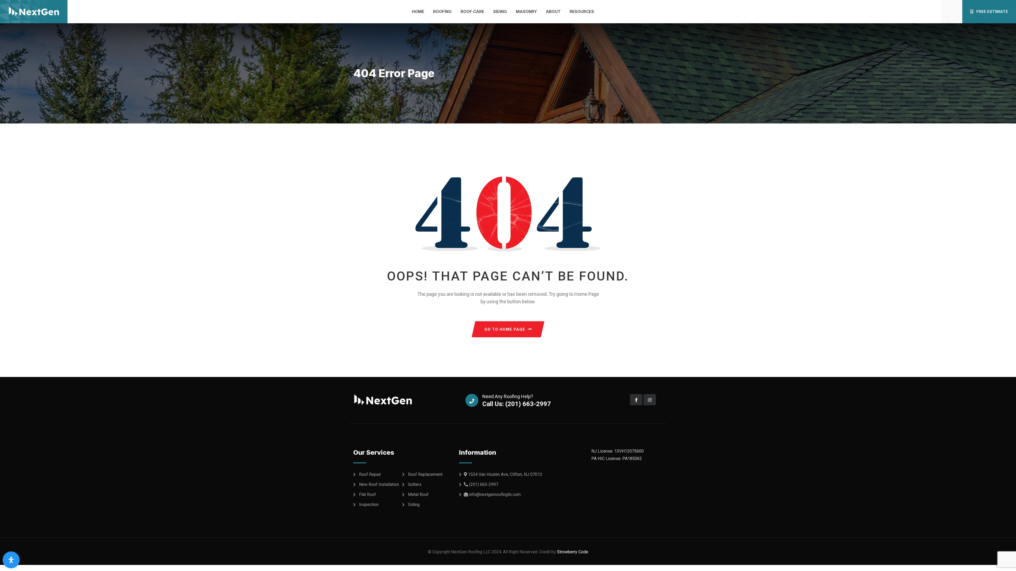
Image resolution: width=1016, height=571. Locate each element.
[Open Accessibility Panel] (11, 559)
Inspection (369, 504)
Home (418, 11)
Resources (582, 11)
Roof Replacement (425, 474)
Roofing (442, 11)
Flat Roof (367, 494)
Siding (500, 11)
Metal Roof (418, 494)
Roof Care (472, 11)
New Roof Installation (379, 484)
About (553, 11)
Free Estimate (991, 11)
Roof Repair (370, 474)
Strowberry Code (572, 551)
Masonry (526, 11)
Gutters (414, 484)
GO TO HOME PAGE (504, 329)
